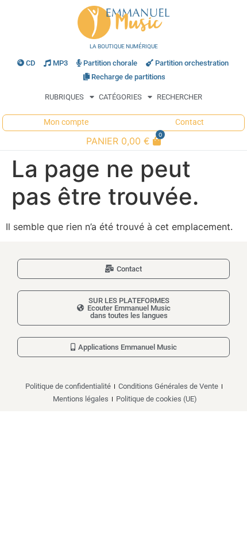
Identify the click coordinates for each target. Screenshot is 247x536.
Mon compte (66, 122)
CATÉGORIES (120, 97)
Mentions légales (81, 399)
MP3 (60, 63)
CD (30, 63)
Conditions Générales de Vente (168, 386)
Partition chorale (110, 63)
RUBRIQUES (64, 97)
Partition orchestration (192, 63)
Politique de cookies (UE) (156, 399)
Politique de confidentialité (68, 386)
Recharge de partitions (128, 76)
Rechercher (179, 97)
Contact (189, 122)
